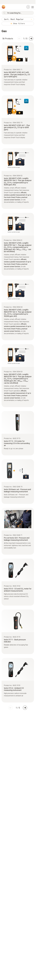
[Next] (31, 38)
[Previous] (19, 38)
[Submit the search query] (4, 13)
